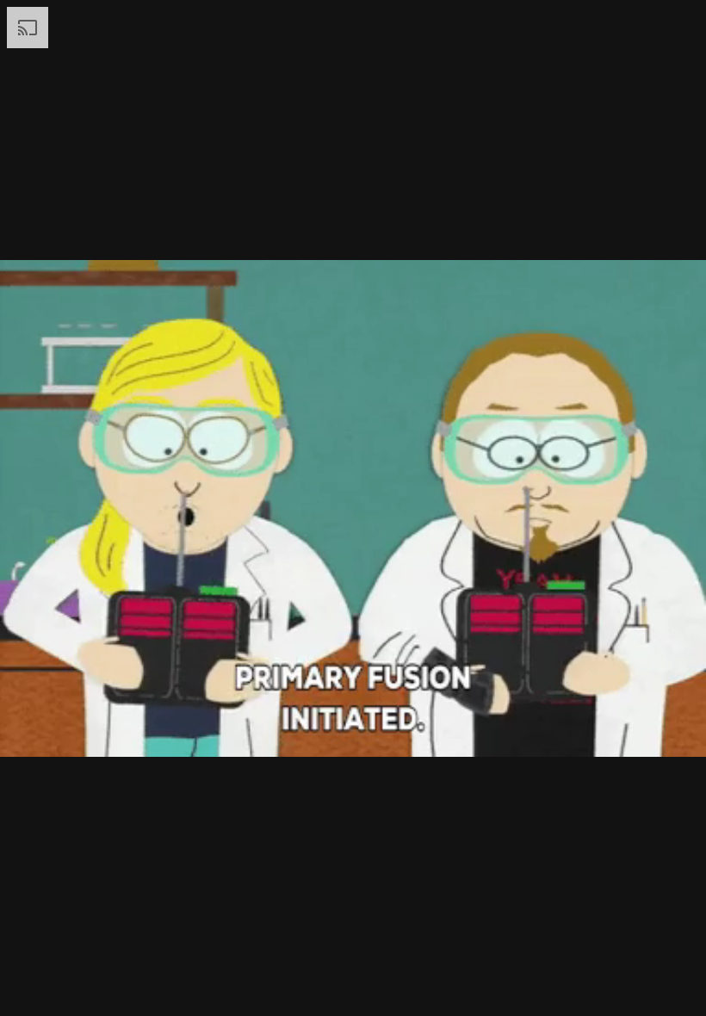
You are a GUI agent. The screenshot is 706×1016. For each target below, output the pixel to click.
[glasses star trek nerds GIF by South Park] (353, 508)
